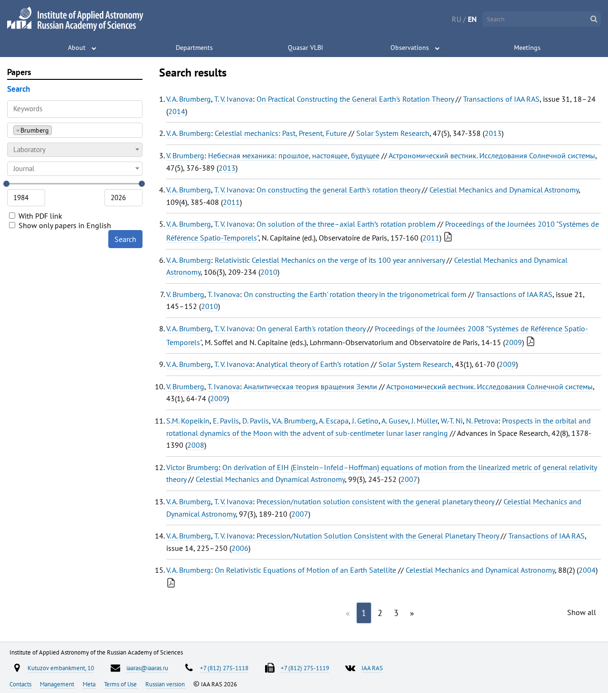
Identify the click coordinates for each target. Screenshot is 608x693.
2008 (195, 445)
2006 (239, 548)
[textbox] (75, 149)
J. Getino (365, 420)
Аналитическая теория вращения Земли (310, 386)
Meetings (527, 47)
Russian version (165, 684)
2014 (176, 111)
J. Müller (424, 420)
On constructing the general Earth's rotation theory (338, 189)
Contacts (21, 684)
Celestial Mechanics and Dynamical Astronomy (504, 189)
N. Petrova (482, 420)
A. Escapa (334, 420)
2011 (231, 202)
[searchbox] (56, 130)
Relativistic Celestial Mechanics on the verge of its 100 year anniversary (330, 260)
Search (125, 239)
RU (456, 19)
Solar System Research (392, 133)
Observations (409, 47)
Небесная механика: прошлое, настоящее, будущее (294, 155)
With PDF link (39, 216)
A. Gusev (394, 420)
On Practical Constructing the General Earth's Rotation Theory (355, 99)
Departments (194, 47)
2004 (587, 570)
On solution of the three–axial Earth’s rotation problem (346, 224)
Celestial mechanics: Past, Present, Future (281, 133)
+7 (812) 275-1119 (305, 668)
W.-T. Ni (452, 420)
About (77, 47)
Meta (90, 684)
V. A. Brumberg (188, 99)
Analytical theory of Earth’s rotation (312, 364)
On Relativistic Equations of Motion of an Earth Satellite (305, 570)
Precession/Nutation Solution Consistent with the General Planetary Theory (377, 535)
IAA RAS (372, 668)
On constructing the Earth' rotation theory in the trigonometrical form (355, 294)
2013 (493, 133)
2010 (268, 272)
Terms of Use (121, 684)
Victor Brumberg (192, 467)
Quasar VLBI (305, 47)
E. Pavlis (226, 420)
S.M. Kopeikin (187, 420)
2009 (513, 342)
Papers (19, 72)
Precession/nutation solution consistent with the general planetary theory (375, 501)
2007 (409, 479)
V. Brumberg (185, 155)
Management (58, 684)
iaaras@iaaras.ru (147, 668)
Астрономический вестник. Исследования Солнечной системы (492, 155)
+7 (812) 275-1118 (224, 668)
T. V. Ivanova (233, 99)
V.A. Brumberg (294, 420)
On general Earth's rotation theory (310, 328)
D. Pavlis (255, 420)
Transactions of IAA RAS (501, 99)
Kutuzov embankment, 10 (61, 668)
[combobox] (74, 130)
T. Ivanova (224, 294)
